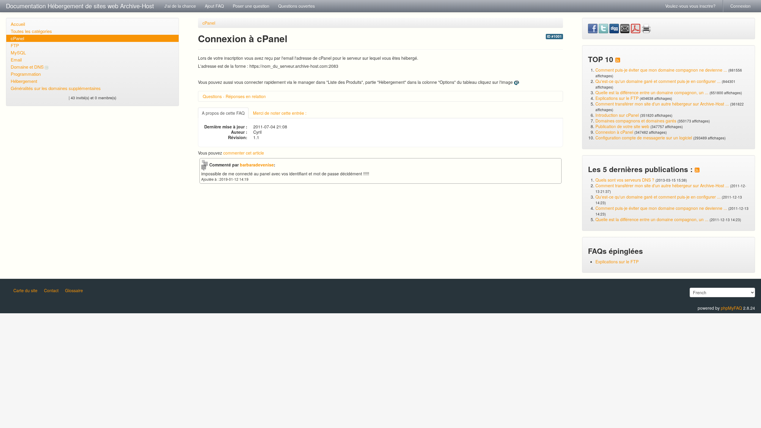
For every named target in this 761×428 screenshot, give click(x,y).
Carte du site (25, 290)
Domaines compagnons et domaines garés (635, 121)
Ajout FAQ (214, 6)
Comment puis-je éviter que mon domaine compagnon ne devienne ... (661, 70)
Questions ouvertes (296, 6)
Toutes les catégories (31, 31)
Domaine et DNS (28, 67)
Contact (51, 290)
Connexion (740, 6)
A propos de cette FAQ (223, 113)
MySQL (18, 52)
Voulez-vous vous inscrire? (690, 6)
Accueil (18, 24)
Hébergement (24, 81)
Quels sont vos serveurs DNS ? (624, 180)
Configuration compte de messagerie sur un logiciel (643, 138)
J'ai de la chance (180, 6)
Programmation (26, 74)
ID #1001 (554, 36)
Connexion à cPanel (614, 132)
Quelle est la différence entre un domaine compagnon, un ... (651, 92)
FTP (15, 45)
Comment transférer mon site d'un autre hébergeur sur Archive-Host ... (662, 104)
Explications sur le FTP (617, 98)
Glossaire (74, 290)
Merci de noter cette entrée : (279, 113)
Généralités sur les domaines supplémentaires (56, 88)
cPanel (17, 38)
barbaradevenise (257, 165)
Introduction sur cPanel (617, 115)
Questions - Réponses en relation (234, 96)
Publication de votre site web (622, 126)
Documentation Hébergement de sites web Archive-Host (80, 5)
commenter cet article (243, 153)
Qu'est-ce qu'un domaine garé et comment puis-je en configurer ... (658, 81)
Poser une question (251, 6)
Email (16, 59)
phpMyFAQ (731, 308)
